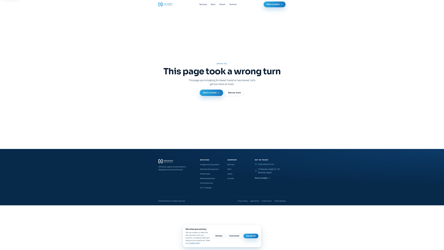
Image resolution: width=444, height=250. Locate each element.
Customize (234, 236)
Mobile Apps (205, 174)
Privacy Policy (243, 201)
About (222, 4)
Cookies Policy (266, 201)
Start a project (273, 4)
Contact (233, 4)
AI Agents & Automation (209, 164)
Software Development (209, 169)
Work (213, 4)
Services (203, 4)
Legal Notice (254, 201)
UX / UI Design (205, 187)
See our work (234, 93)
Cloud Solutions (206, 183)
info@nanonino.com (266, 164)
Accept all (251, 236)
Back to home (210, 93)
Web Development (207, 178)
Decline (218, 236)
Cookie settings (280, 201)
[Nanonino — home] (165, 4)
